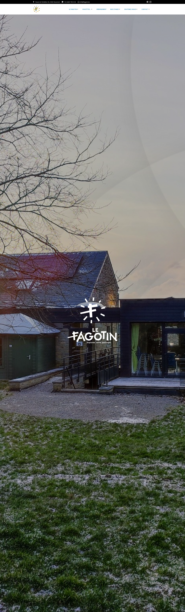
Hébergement (101, 9)
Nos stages (114, 9)
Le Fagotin (73, 9)
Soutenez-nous (130, 9)
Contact (145, 9)
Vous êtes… (86, 9)
